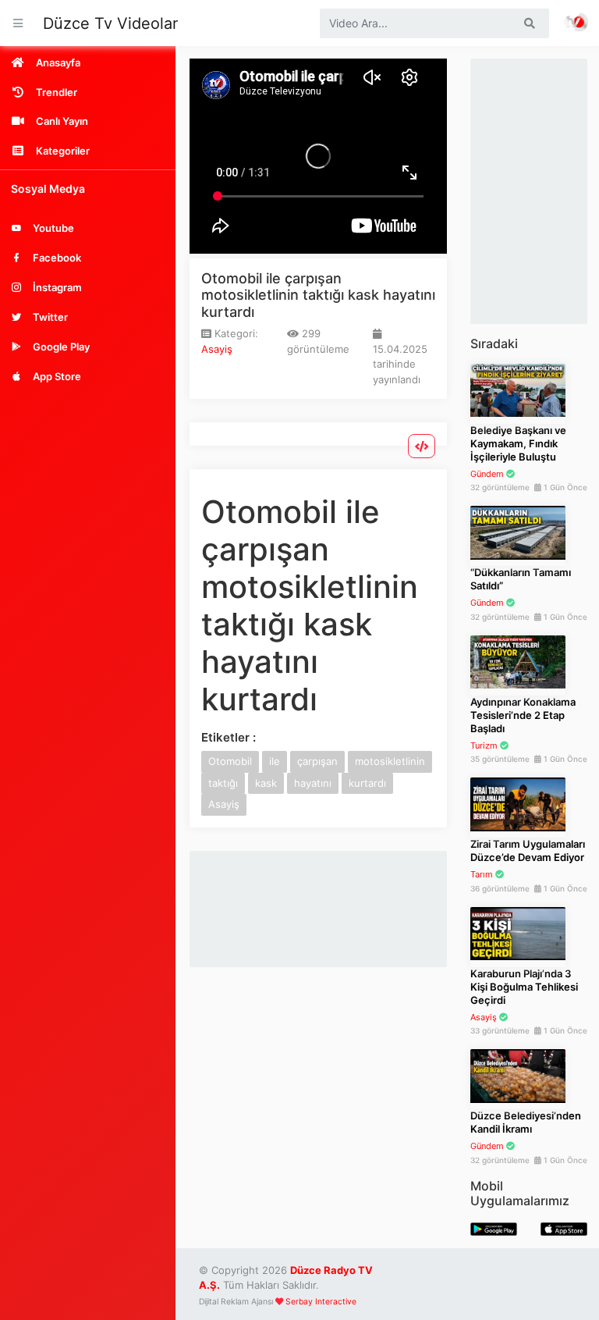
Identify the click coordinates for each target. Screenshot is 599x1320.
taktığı (223, 783)
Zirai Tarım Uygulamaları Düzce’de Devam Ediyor (527, 850)
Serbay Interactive (320, 1302)
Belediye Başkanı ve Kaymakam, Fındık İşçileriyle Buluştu (518, 443)
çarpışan (317, 761)
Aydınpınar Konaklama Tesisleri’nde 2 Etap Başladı (523, 715)
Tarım (481, 874)
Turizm (484, 745)
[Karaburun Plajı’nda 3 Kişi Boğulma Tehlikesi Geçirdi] (517, 933)
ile (274, 761)
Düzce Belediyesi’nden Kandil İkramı (525, 1122)
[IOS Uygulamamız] (564, 1228)
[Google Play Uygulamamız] (493, 1228)
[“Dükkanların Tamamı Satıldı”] (517, 531)
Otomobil (230, 761)
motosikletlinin (390, 761)
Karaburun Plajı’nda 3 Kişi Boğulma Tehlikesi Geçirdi (524, 986)
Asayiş (216, 349)
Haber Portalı (577, 23)
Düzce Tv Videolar (110, 23)
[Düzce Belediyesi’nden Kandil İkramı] (517, 1075)
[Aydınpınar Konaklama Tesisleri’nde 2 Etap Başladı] (517, 661)
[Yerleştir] (422, 446)
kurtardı (367, 783)
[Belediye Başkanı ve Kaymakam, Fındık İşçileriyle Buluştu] (517, 389)
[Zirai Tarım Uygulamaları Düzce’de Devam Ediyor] (517, 803)
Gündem (487, 473)
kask (266, 783)
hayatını (312, 783)
